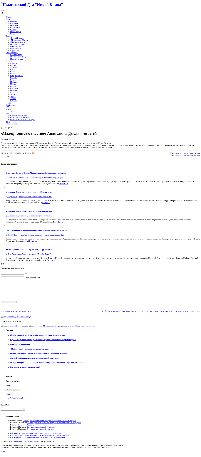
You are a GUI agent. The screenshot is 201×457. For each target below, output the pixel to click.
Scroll (3, 451)
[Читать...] (63, 184)
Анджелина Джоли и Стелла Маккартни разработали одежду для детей (36, 173)
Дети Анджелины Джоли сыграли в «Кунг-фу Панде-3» (29, 250)
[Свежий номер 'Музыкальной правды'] (45, 326)
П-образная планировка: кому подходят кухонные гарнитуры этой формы (39, 435)
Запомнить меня (14, 390)
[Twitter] (5, 153)
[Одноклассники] (10, 153)
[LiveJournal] (15, 153)
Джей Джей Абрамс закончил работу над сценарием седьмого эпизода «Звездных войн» (148, 311)
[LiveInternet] (20, 153)
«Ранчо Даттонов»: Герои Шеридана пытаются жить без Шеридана (49, 421)
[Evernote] (28, 153)
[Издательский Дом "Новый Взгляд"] (16, 317)
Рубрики (9, 61)
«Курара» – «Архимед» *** (27, 425)
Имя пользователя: (13, 381)
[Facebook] (3, 153)
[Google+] (13, 153)
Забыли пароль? (16, 398)
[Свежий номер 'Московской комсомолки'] (78, 326)
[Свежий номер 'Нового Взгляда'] (14, 326)
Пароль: (9, 385)
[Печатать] (31, 153)
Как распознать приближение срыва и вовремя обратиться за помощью (38, 437)
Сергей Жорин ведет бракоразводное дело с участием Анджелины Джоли (36, 230)
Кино (11, 139)
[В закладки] (26, 153)
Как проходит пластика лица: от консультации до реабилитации (35, 433)
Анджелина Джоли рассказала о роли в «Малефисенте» (29, 192)
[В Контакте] (8, 153)
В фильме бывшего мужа (18, 311)
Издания (9, 36)
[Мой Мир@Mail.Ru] (18, 153)
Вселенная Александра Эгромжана (40, 427)
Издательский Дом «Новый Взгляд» (185, 155)
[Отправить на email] (23, 153)
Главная (9, 17)
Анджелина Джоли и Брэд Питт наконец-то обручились (29, 211)
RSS (7, 113)
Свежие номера (12, 53)
